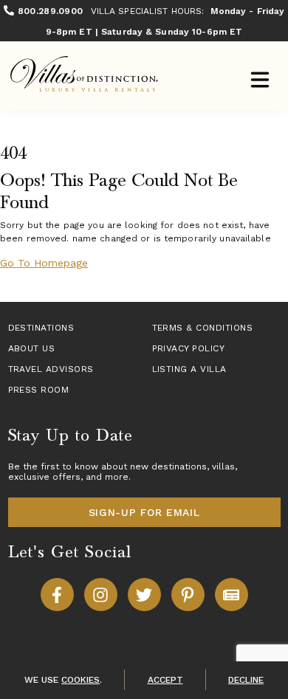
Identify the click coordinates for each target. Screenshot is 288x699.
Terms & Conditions (202, 328)
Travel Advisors (51, 369)
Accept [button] (165, 680)
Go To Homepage (44, 263)
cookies (80, 680)
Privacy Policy (188, 348)
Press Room (38, 390)
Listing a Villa (189, 369)
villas (223, 466)
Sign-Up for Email (144, 512)
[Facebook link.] (57, 594)
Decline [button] (246, 680)
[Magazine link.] (231, 594)
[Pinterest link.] (188, 594)
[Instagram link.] (100, 594)
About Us (31, 348)
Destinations (41, 328)
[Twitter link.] (144, 594)
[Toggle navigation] (259, 81)
